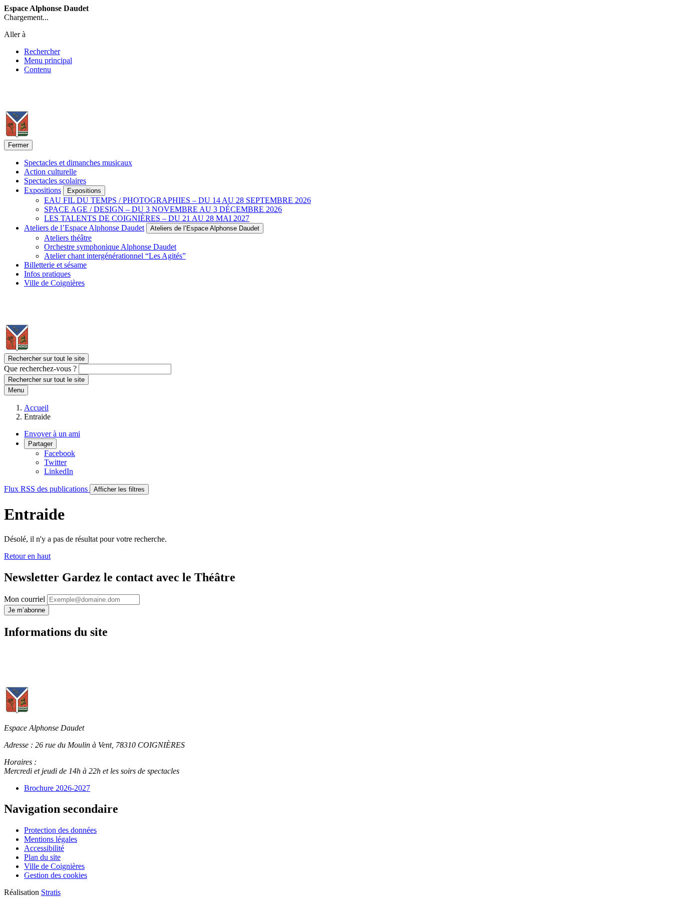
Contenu (37, 69)
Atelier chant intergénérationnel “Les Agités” (115, 256)
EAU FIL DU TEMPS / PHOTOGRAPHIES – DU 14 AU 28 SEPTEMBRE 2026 (177, 200)
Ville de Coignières (54, 283)
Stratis (51, 892)
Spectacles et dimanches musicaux (78, 162)
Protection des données (60, 830)
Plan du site (42, 857)
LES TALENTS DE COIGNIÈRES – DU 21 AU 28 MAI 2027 (146, 218)
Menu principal (48, 60)
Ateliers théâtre (68, 238)
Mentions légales (50, 839)
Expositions (42, 190)
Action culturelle (50, 171)
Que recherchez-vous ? (40, 368)
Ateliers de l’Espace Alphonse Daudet (84, 227)
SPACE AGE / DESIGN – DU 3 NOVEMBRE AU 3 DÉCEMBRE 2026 (163, 209)
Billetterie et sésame (55, 265)
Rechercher (42, 51)
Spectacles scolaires (55, 180)
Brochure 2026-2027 (57, 788)
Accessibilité (44, 848)
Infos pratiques (47, 274)
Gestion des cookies (55, 875)
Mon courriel (25, 599)
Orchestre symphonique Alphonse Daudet (110, 247)
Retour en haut (27, 556)
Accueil (36, 407)
